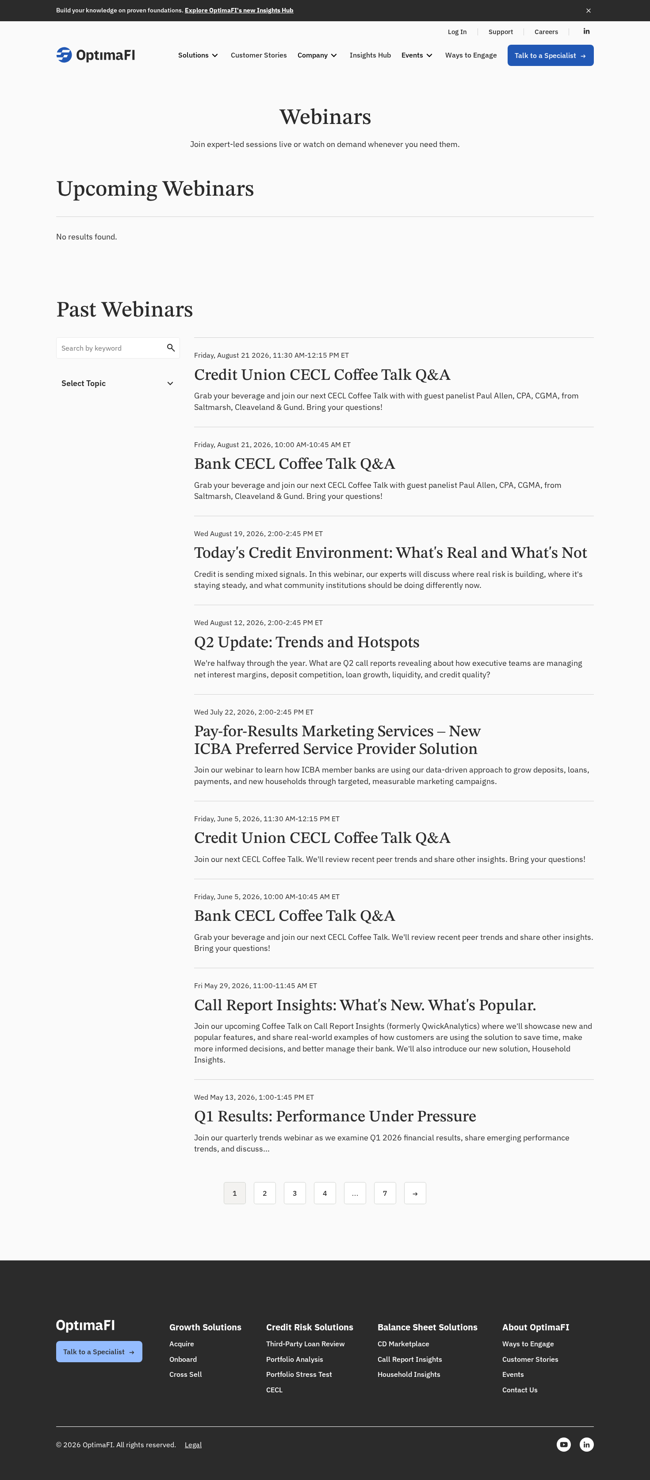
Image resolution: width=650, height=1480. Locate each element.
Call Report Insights (410, 1359)
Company (313, 54)
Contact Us (520, 1389)
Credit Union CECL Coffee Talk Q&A (322, 376)
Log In (457, 31)
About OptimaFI (536, 1327)
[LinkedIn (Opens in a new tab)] (587, 31)
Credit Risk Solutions (309, 1327)
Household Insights (409, 1374)
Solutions (194, 54)
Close (588, 10)
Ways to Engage (471, 54)
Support (501, 31)
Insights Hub (370, 54)
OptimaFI (95, 55)
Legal (193, 1444)
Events (413, 54)
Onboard (183, 1359)
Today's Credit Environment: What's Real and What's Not (390, 554)
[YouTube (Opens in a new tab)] (564, 1444)
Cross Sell (185, 1374)
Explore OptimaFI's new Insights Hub (239, 10)
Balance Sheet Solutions (428, 1327)
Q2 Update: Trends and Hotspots (307, 643)
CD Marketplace (403, 1343)
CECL (274, 1389)
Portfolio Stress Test (299, 1374)
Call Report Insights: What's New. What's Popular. (365, 1006)
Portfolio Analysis (294, 1359)
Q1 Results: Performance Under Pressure (335, 1117)
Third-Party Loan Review (305, 1343)
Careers (546, 31)
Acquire (181, 1343)
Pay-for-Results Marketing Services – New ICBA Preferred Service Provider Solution (337, 741)
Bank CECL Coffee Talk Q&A (294, 465)
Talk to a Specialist (546, 55)
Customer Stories (259, 54)
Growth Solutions (205, 1327)
